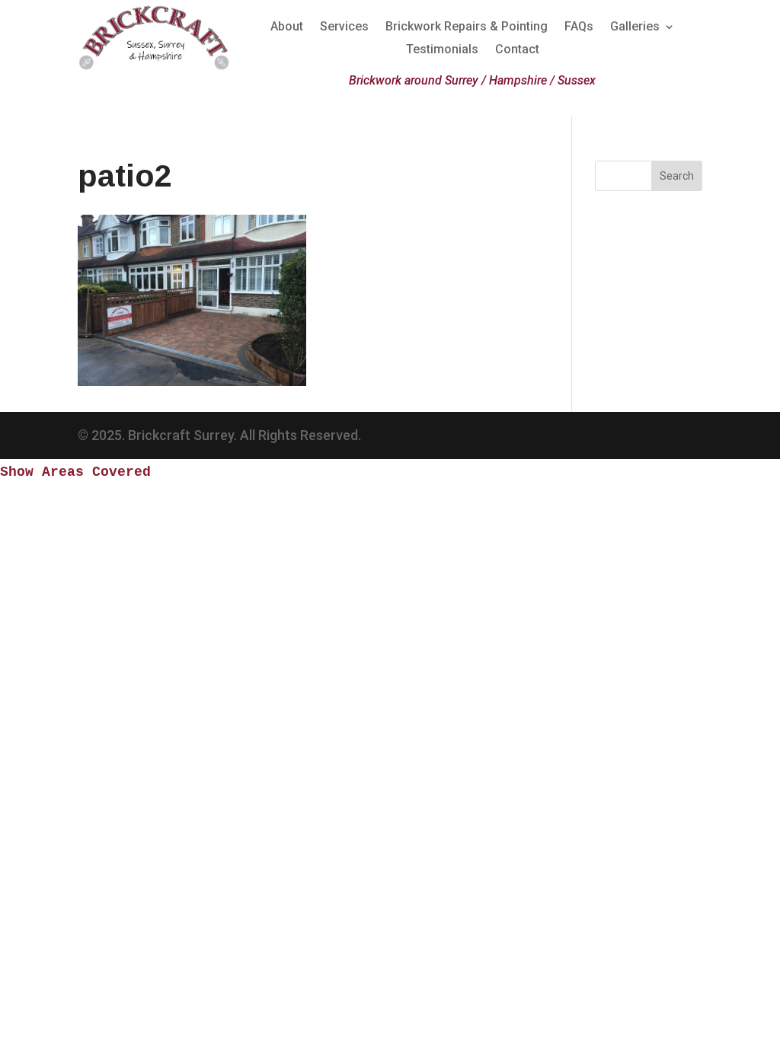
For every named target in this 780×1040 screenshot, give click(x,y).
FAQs (578, 27)
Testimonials (442, 50)
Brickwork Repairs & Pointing (466, 27)
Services (344, 27)
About (286, 27)
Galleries (635, 27)
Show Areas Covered (75, 472)
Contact (517, 50)
